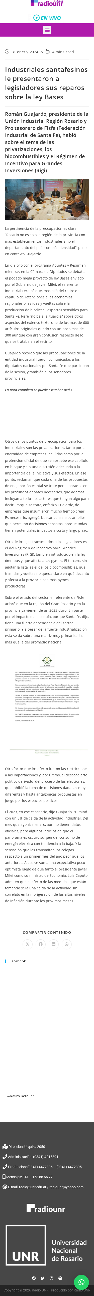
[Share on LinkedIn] (54, 944)
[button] (47, 30)
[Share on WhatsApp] (67, 944)
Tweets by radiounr (19, 1096)
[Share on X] (28, 944)
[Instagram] (51, 1278)
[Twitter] (42, 1278)
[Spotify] (60, 1278)
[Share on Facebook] (41, 944)
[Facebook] (34, 1278)
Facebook (18, 961)
